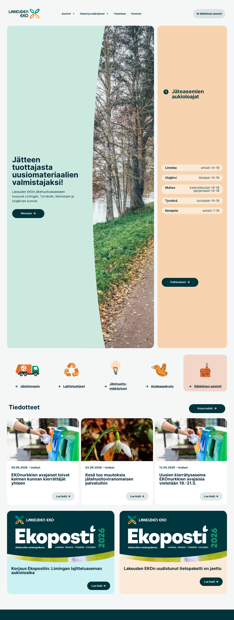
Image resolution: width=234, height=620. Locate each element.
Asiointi (66, 13)
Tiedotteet (120, 13)
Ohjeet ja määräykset (92, 13)
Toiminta (136, 13)
